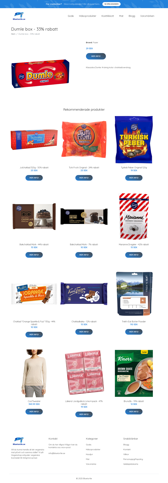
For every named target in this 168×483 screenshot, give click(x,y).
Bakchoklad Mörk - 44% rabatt (34, 244)
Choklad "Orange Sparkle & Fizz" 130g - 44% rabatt (34, 323)
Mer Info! (96, 56)
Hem (13, 34)
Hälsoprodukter (87, 15)
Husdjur (89, 454)
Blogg (132, 15)
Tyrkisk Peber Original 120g (134, 167)
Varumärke (91, 464)
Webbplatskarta (130, 464)
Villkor (126, 454)
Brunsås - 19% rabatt (134, 401)
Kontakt (127, 449)
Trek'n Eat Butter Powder (134, 321)
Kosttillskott (107, 15)
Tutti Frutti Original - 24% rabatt (84, 167)
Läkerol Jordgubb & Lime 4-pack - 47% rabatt (84, 402)
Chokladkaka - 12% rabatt (84, 321)
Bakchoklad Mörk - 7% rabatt (84, 244)
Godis (71, 15)
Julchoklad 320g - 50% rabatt (34, 167)
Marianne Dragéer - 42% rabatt (134, 244)
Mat (121, 15)
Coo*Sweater (34, 401)
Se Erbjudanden (111, 4)
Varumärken (147, 15)
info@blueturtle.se (57, 453)
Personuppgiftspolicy (133, 459)
